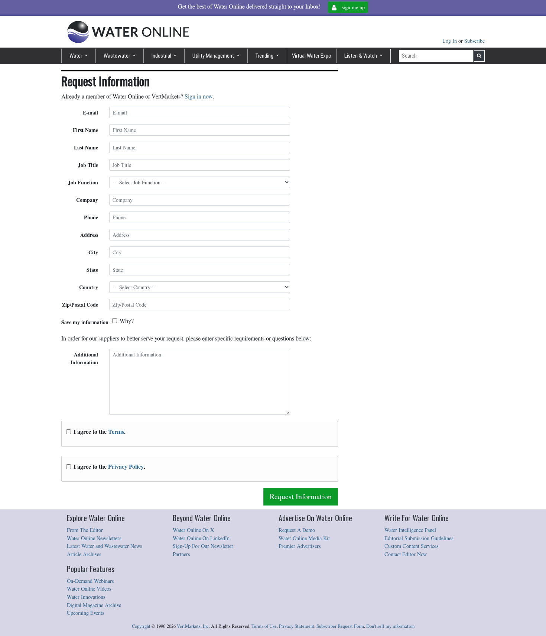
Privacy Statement (296, 626)
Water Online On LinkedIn (201, 538)
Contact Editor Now (405, 554)
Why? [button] (127, 321)
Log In (450, 40)
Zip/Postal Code (80, 305)
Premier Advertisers (300, 545)
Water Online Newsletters (94, 538)
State (92, 270)
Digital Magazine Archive (94, 604)
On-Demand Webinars (90, 580)
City (93, 252)
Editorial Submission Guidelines (419, 538)
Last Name (86, 147)
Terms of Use (264, 626)
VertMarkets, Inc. (193, 626)
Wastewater (117, 55)
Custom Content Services (411, 545)
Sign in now (198, 96)
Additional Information (84, 358)
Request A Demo (297, 529)
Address (89, 235)
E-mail (90, 112)
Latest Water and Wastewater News (104, 545)
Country (88, 287)
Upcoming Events (85, 612)
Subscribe (474, 40)
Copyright (141, 626)
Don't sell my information (390, 626)
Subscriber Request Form (340, 626)
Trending (265, 55)
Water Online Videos (89, 588)
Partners (181, 554)
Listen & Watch (361, 55)
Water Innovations (86, 596)
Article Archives (84, 554)
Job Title (88, 165)
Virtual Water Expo (311, 55)
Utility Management (213, 55)
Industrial (162, 55)
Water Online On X (193, 529)
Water (76, 55)
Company (87, 200)
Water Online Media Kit (304, 538)
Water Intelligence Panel (410, 529)
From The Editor (85, 529)
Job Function (83, 182)
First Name (85, 130)
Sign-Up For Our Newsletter (203, 545)
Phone (91, 217)
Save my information (84, 322)
